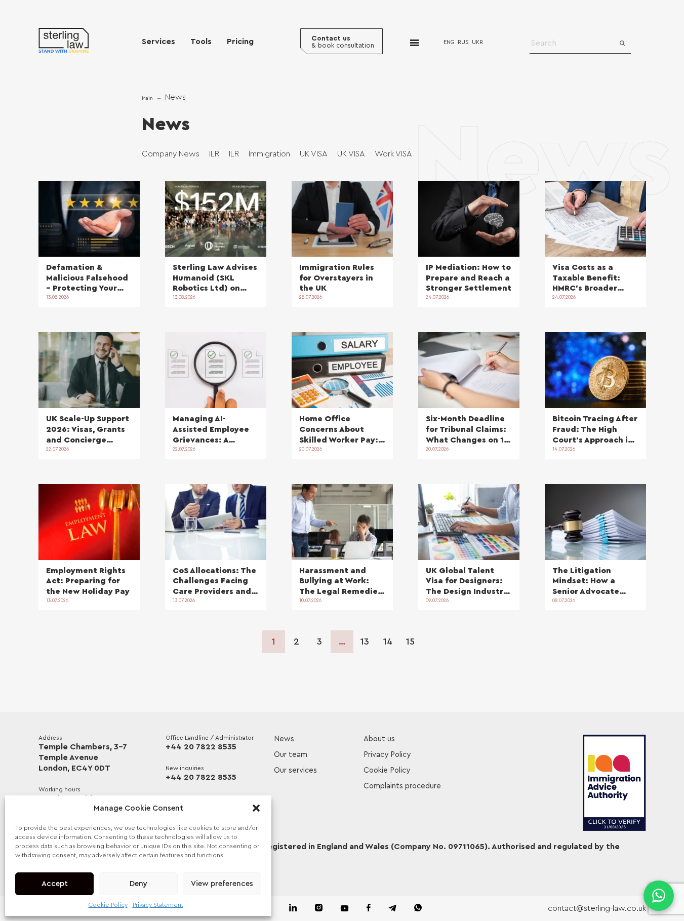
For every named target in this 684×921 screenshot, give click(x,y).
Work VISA (393, 154)
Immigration (269, 154)
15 (410, 641)
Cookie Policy (108, 905)
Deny (138, 884)
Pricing (240, 41)
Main (147, 98)
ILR (214, 154)
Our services (295, 770)
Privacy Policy (387, 754)
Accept (55, 884)
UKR (477, 42)
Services (158, 41)
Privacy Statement (158, 905)
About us (379, 739)
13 (364, 641)
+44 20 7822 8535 (201, 747)
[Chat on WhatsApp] (658, 895)
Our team (290, 754)
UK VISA (314, 154)
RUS (463, 42)
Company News (170, 154)
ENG (449, 42)
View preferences (222, 884)
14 (387, 641)
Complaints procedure (402, 786)
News (284, 739)
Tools (201, 41)
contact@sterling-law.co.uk (597, 908)
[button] (256, 808)
